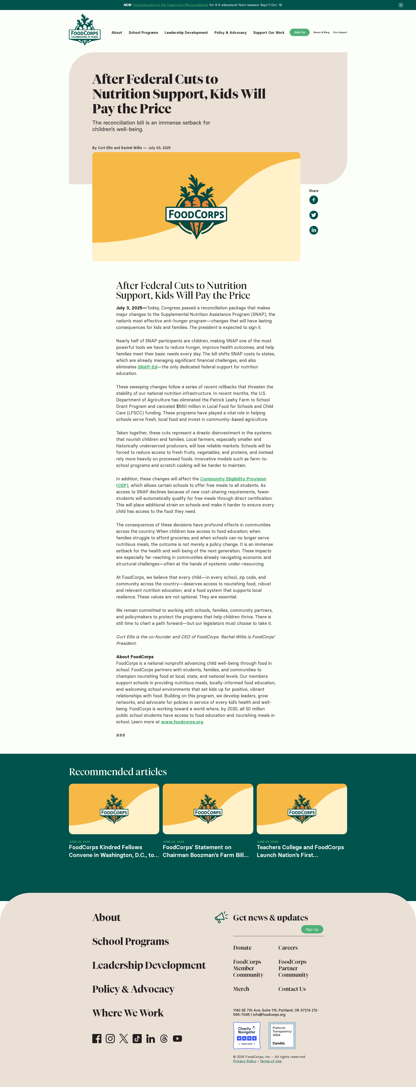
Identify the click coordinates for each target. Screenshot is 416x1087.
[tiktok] (137, 1038)
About (106, 917)
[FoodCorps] (85, 29)
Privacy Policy (244, 1061)
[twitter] (123, 1038)
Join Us (299, 32)
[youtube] (177, 1038)
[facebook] (96, 1038)
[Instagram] (110, 1038)
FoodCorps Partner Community (293, 968)
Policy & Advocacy (133, 989)
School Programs (130, 941)
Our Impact (340, 32)
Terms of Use (271, 1061)
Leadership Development (149, 965)
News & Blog (321, 32)
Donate (242, 947)
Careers (288, 947)
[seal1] (246, 1035)
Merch (241, 989)
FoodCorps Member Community (248, 968)
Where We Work (128, 1013)
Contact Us (292, 989)
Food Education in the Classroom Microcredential (170, 5)
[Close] (401, 5)
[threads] (164, 1038)
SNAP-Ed (147, 366)
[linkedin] (150, 1038)
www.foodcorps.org (182, 721)
